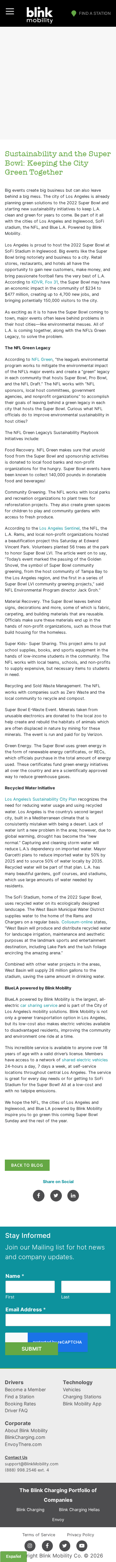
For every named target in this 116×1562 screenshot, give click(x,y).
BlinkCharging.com (25, 1437)
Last (65, 1296)
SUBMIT (32, 1348)
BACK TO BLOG (27, 1165)
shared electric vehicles (85, 1059)
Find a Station (95, 13)
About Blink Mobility (26, 1430)
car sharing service (38, 1005)
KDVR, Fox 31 (45, 282)
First (10, 1296)
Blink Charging (30, 1509)
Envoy (58, 1519)
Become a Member (25, 1389)
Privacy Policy (80, 1534)
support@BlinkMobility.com (31, 1463)
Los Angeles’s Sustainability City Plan (41, 799)
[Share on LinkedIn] (73, 1195)
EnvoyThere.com (23, 1444)
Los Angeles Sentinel (59, 528)
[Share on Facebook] (38, 1195)
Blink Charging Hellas (79, 1509)
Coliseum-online (77, 922)
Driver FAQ (16, 1410)
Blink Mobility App (82, 1403)
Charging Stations (82, 1396)
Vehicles (72, 1389)
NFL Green (42, 359)
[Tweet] (56, 1195)
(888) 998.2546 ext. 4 (27, 1470)
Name (14, 1276)
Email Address (25, 1309)
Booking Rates (20, 1403)
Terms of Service (38, 1534)
